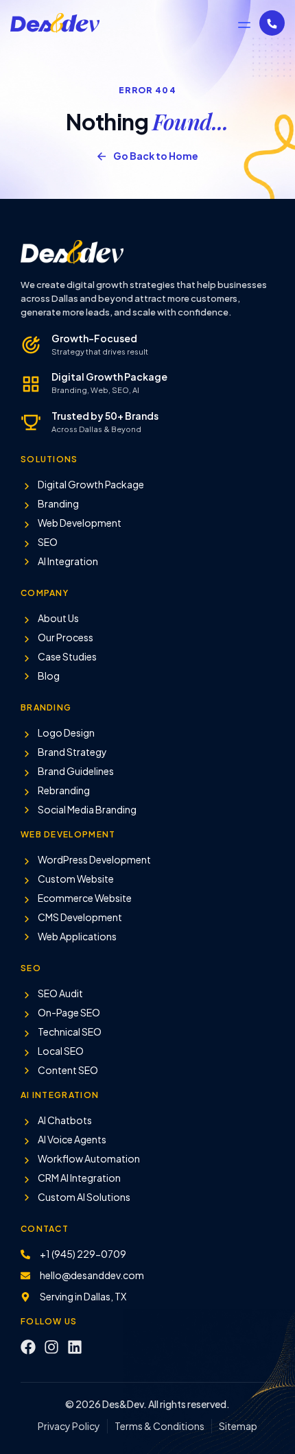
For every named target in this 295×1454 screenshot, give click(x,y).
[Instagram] (51, 1347)
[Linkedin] (74, 1347)
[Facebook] (28, 1347)
